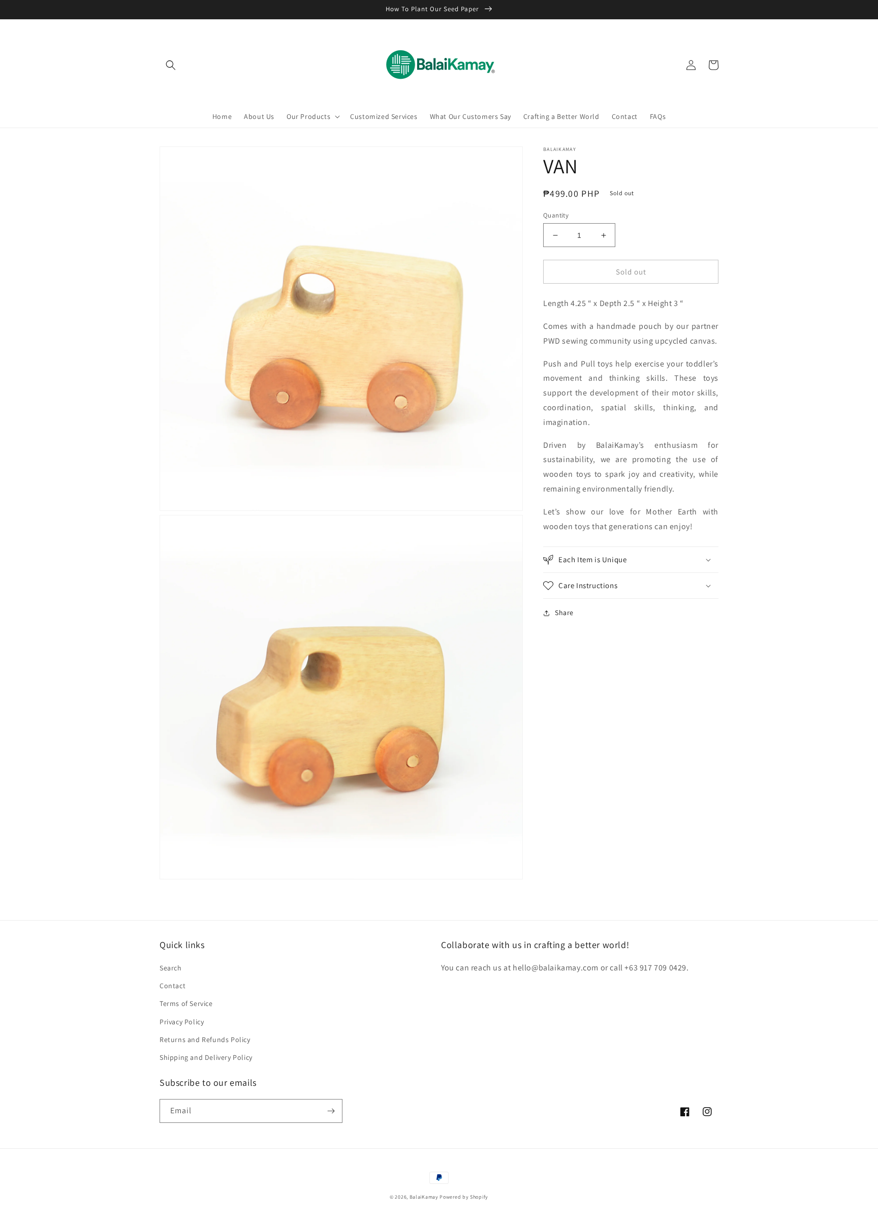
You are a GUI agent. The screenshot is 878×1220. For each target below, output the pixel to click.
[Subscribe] (331, 1111)
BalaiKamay (424, 1197)
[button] (171, 65)
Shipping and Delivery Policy (206, 1057)
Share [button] (564, 612)
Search (171, 967)
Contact (172, 985)
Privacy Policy (182, 1021)
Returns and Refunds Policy (205, 1039)
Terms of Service (186, 1003)
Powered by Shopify (464, 1197)
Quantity (556, 215)
